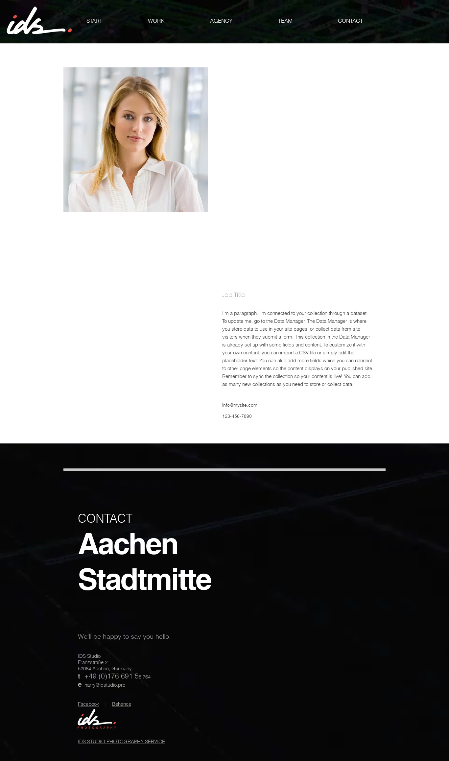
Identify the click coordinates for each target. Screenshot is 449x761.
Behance (121, 704)
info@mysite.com (239, 405)
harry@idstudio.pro (104, 685)
